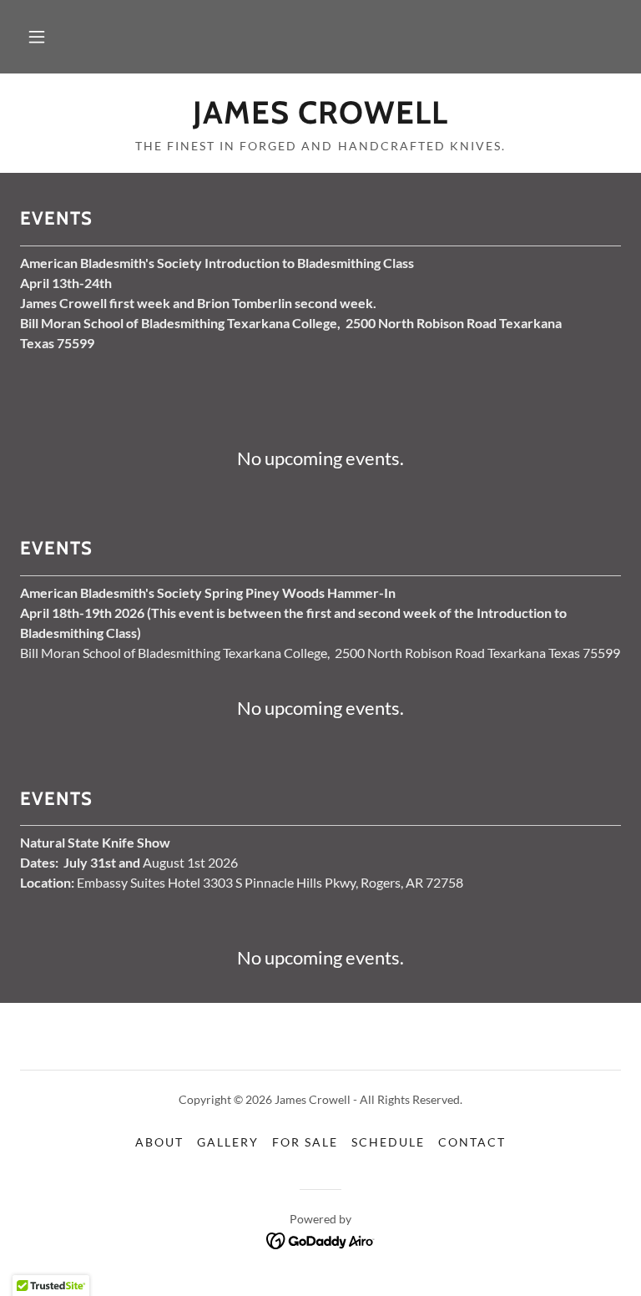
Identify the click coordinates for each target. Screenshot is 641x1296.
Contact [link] (472, 1142)
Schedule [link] (388, 1142)
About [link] (159, 1142)
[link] (320, 118)
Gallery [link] (228, 1142)
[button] (36, 36)
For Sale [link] (305, 1142)
